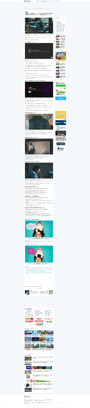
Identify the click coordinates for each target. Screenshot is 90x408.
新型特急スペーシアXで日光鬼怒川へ (29, 316)
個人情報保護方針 (39, 402)
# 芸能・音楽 (36, 286)
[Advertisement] (45, 5)
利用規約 (33, 402)
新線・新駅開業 (58, 26)
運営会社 (36, 402)
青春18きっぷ (62, 26)
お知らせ (30, 402)
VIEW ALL (61, 49)
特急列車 (60, 25)
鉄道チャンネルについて (26, 402)
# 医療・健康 (39, 286)
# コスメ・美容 (28, 286)
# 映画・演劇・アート (32, 286)
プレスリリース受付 (48, 402)
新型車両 (64, 25)
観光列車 (57, 31)
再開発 (60, 31)
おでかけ (57, 25)
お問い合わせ (44, 402)
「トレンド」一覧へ (39, 288)
